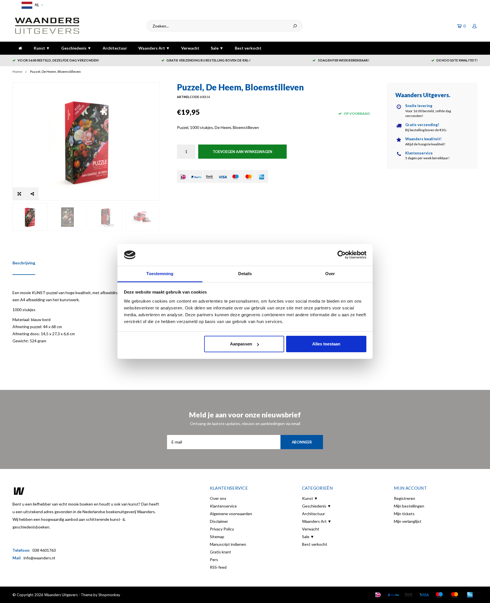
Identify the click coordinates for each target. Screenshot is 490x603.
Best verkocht (248, 48)
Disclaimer (219, 521)
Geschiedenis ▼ (76, 48)
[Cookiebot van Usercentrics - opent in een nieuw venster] (341, 255)
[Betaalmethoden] (183, 176)
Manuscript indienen (228, 544)
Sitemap (217, 536)
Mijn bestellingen (409, 506)
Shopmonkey (109, 595)
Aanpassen (241, 343)
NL (36, 5)
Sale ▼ (217, 48)
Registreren (404, 498)
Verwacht (190, 48)
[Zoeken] (295, 25)
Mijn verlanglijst (407, 521)
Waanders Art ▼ (154, 48)
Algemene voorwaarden (231, 513)
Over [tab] (330, 273)
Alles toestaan (326, 343)
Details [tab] (245, 273)
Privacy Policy (222, 528)
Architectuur (115, 48)
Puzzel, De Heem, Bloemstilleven (55, 71)
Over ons (218, 498)
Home (17, 71)
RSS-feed (218, 567)
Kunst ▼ (42, 48)
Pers (214, 559)
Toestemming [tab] (159, 273)
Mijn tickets (404, 513)
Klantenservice (223, 506)
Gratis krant (220, 551)
